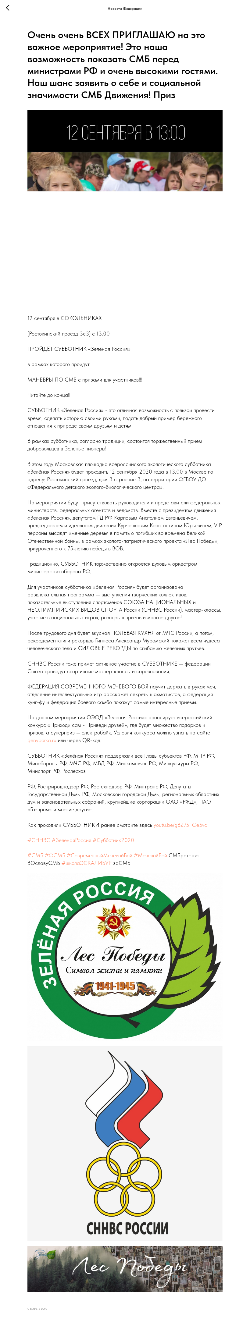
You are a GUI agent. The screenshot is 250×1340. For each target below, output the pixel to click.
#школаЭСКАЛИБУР (87, 863)
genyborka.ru (41, 740)
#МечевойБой (150, 855)
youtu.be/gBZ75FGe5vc (180, 825)
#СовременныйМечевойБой (99, 855)
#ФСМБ (55, 855)
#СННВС (38, 840)
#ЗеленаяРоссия (71, 840)
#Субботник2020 (113, 840)
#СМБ (35, 855)
